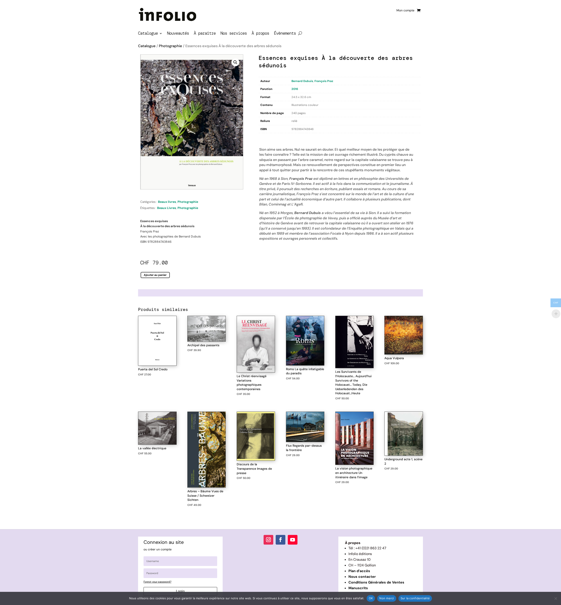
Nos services (233, 34)
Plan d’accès (359, 571)
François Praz (323, 81)
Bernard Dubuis (302, 81)
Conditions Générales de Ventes (376, 582)
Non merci (386, 598)
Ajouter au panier (155, 275)
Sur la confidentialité (415, 598)
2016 (294, 89)
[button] (235, 62)
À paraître (205, 34)
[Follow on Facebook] (280, 539)
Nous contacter (362, 576)
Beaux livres (167, 202)
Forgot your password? (157, 582)
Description (267, 137)
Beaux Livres (166, 208)
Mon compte (405, 10)
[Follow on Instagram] (268, 539)
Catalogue (148, 34)
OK (371, 598)
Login (180, 591)
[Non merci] (555, 598)
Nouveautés (178, 34)
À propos (260, 34)
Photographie (170, 46)
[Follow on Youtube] (292, 539)
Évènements (285, 34)
